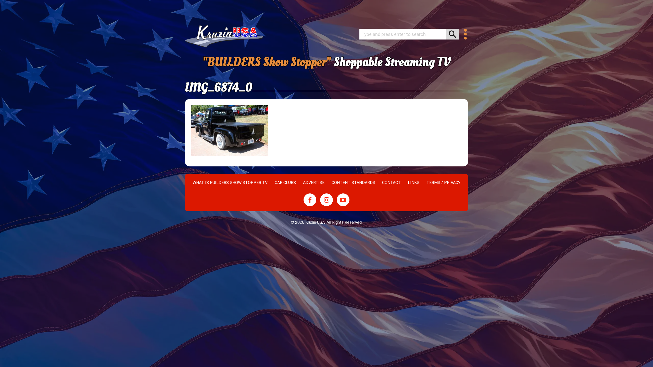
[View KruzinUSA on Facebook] (310, 199)
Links (413, 182)
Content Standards (353, 182)
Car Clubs (285, 182)
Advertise (313, 182)
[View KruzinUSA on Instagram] (326, 199)
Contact (391, 182)
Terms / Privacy (443, 182)
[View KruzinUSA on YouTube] (343, 199)
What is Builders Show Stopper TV (230, 182)
